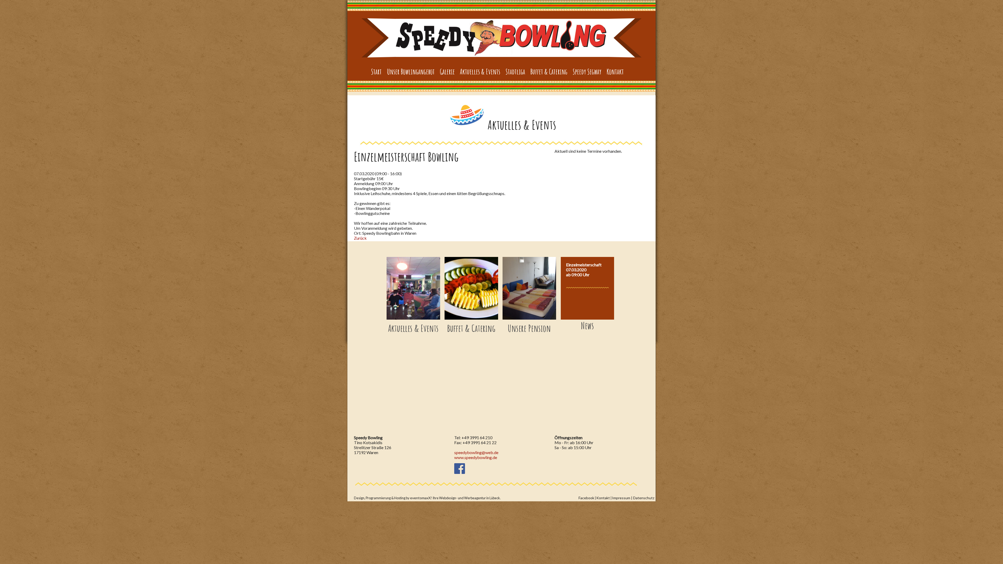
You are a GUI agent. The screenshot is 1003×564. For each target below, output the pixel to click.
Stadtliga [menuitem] (515, 71)
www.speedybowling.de (475, 457)
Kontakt (603, 498)
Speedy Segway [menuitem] (587, 71)
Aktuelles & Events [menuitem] (480, 71)
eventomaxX (420, 498)
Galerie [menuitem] (447, 71)
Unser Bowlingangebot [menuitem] (411, 71)
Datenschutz (643, 498)
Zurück (360, 238)
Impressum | (622, 498)
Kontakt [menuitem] (615, 71)
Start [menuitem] (376, 71)
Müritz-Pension (501, 37)
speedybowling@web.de (476, 452)
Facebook (586, 498)
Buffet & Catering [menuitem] (548, 71)
